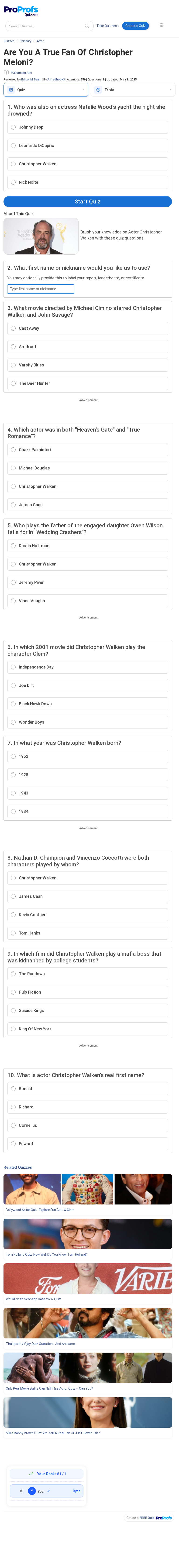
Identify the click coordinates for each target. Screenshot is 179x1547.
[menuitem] (108, 26)
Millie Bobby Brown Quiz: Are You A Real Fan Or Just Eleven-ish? (53, 1433)
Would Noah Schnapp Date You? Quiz (33, 1299)
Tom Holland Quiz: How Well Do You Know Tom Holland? (47, 1254)
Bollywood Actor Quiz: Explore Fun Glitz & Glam (40, 1210)
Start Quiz (87, 201)
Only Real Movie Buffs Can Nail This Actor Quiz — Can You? (49, 1388)
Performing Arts (21, 72)
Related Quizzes (17, 1167)
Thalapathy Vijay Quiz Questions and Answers (40, 1344)
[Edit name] (49, 1491)
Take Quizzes (106, 26)
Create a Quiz (135, 26)
